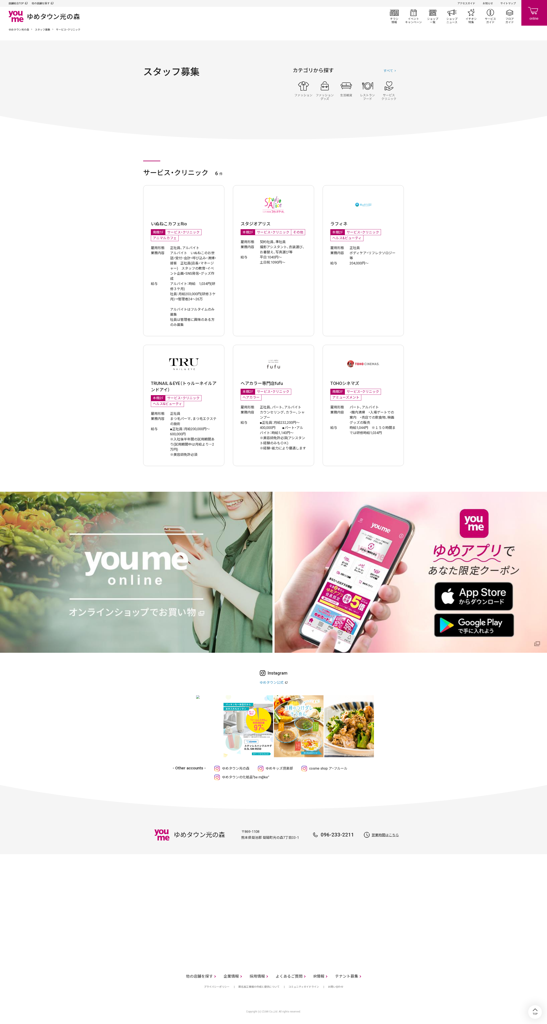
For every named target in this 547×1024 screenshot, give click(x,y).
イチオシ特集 (471, 16)
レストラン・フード (367, 90)
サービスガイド (490, 16)
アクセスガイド (466, 3)
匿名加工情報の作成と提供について (258, 986)
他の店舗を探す (41, 3)
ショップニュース (452, 16)
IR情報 (318, 976)
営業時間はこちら (385, 835)
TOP (535, 1012)
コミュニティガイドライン (303, 986)
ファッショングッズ (324, 90)
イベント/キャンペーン (413, 16)
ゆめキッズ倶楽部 (279, 768)
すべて (388, 71)
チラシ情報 (394, 16)
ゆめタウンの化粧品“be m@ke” (245, 777)
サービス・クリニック (389, 90)
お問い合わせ (335, 986)
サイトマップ (508, 3)
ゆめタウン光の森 (19, 29)
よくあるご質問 (289, 976)
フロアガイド (509, 16)
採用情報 (257, 976)
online (534, 13)
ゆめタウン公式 (272, 683)
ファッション (303, 90)
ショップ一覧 (432, 16)
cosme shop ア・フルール (328, 768)
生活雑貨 (346, 90)
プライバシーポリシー (216, 986)
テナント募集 (346, 976)
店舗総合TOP (16, 3)
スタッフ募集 (42, 29)
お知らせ (488, 3)
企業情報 (231, 976)
